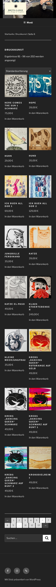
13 (39, 525)
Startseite (9, 34)
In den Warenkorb (14, 118)
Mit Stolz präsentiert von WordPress (23, 579)
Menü (30, 22)
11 (25, 525)
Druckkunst (21, 34)
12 (32, 525)
